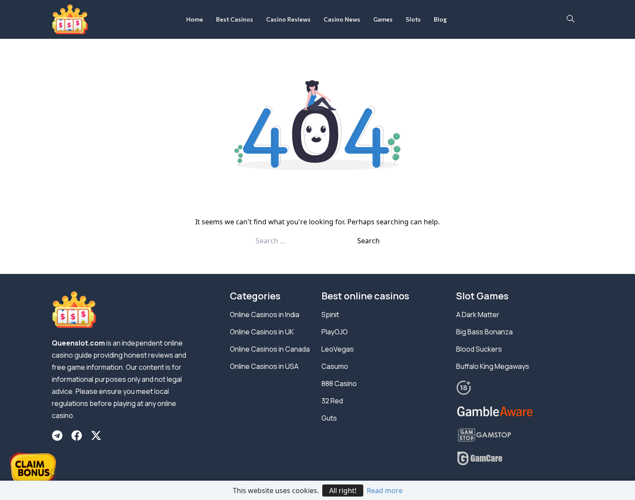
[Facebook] (76, 435)
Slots (413, 19)
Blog (440, 19)
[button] (570, 19)
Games (383, 19)
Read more (385, 490)
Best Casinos (234, 19)
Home (194, 19)
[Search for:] (306, 240)
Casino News (342, 19)
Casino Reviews (288, 19)
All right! (342, 490)
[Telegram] (57, 435)
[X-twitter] (96, 435)
